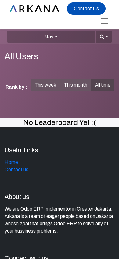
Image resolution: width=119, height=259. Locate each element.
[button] (104, 37)
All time (102, 84)
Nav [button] (48, 36)
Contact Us (86, 8)
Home (11, 162)
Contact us (16, 169)
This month (75, 84)
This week (45, 84)
